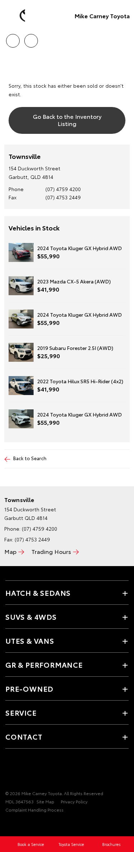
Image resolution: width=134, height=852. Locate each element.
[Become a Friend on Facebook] (10, 771)
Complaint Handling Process (34, 810)
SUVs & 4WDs (31, 617)
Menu (124, 38)
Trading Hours (51, 551)
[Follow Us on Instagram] (34, 771)
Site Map (45, 801)
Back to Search (29, 458)
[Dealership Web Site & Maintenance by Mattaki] (19, 824)
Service (21, 712)
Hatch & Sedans (38, 593)
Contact (24, 736)
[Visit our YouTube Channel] (22, 771)
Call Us (13, 38)
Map (10, 551)
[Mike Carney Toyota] (16, 15)
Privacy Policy (74, 801)
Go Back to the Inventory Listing (67, 119)
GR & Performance (44, 664)
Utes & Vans (29, 641)
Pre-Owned (29, 688)
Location (31, 38)
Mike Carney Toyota (102, 15)
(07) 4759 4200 (63, 189)
